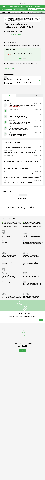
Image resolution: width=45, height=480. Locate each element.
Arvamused (12, 12)
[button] (20, 320)
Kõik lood (8, 12)
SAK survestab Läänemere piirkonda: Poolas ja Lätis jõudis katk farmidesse (21, 161)
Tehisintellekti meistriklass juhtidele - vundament (22, 209)
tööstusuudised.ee (17, 6)
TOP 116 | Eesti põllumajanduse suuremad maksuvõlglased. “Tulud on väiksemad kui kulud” (9, 276)
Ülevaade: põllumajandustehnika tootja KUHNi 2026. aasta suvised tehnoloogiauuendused (24, 81)
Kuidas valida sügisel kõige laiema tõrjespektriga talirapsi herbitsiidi (19, 152)
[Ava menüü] (7, 6)
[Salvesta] (40, 103)
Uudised (10, 103)
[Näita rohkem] (42, 6)
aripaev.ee (11, 6)
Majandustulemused (13, 109)
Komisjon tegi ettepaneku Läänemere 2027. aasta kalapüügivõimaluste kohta (21, 177)
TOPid (21, 12)
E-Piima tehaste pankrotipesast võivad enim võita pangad (19, 53)
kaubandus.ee (31, 6)
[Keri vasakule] (15, 81)
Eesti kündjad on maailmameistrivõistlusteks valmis (16, 168)
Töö (31, 12)
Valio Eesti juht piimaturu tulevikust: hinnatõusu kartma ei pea (19, 182)
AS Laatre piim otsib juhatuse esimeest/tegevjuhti (15, 156)
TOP (2, 272)
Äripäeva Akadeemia (22, 205)
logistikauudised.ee (24, 6)
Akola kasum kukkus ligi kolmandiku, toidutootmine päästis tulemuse (25, 111)
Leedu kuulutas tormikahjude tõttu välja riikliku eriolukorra (17, 147)
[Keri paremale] (39, 81)
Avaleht (3, 12)
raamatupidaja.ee (37, 6)
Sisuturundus (26, 12)
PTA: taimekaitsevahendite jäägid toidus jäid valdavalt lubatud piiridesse (20, 173)
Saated (5, 180)
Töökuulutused (9, 155)
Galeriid (17, 12)
